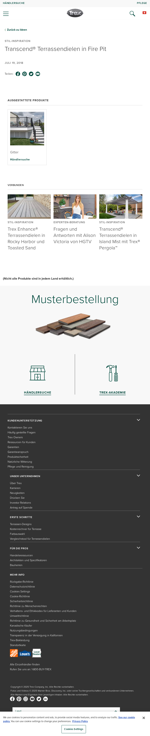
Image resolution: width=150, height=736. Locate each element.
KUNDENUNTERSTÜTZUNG (25, 420)
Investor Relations (20, 503)
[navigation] (75, 10)
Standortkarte (18, 645)
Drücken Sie (17, 498)
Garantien (13, 447)
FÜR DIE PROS (19, 548)
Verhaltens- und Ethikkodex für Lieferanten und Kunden (43, 611)
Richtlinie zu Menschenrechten (28, 606)
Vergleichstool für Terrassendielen (30, 539)
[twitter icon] (31, 74)
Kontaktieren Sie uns (20, 428)
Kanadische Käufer (21, 626)
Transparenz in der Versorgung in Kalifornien (36, 635)
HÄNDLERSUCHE (14, 3)
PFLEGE (142, 3)
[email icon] (38, 74)
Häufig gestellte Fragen (22, 432)
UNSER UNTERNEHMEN (25, 476)
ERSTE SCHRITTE (21, 517)
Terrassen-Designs (20, 524)
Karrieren (15, 488)
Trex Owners (15, 437)
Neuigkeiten (17, 493)
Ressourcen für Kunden (22, 442)
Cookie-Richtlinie (20, 596)
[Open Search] (132, 13)
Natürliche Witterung (20, 462)
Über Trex (16, 483)
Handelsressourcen (21, 555)
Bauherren (16, 565)
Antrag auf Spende (21, 508)
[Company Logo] (75, 13)
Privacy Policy (80, 721)
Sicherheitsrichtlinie (21, 601)
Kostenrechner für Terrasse (25, 529)
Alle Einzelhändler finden (25, 664)
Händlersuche (20, 159)
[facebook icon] (18, 74)
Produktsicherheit (18, 457)
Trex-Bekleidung (19, 640)
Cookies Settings (73, 729)
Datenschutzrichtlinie (22, 587)
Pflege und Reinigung (21, 467)
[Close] (143, 718)
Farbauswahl (17, 534)
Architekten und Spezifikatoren (28, 560)
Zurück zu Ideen (17, 30)
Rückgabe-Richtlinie (21, 582)
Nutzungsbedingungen (24, 630)
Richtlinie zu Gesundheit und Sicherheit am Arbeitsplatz (43, 621)
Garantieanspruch (18, 452)
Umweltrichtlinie (19, 616)
